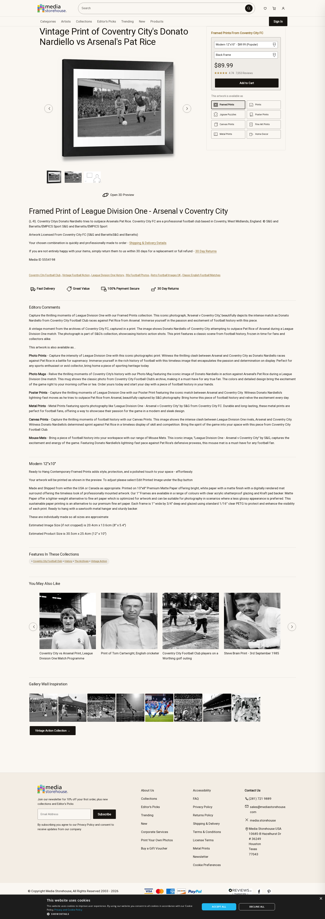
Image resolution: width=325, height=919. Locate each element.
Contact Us (252, 790)
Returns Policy (203, 815)
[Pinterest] (269, 893)
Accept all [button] (219, 906)
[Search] (249, 8)
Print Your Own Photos (157, 840)
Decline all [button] (257, 906)
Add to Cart (247, 83)
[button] (121, 914)
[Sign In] (283, 8)
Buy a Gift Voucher (154, 848)
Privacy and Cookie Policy (68, 909)
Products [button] (156, 21)
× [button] (320, 898)
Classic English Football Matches (201, 275)
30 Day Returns (206, 251)
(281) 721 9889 (260, 798)
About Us (147, 790)
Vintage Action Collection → (52, 730)
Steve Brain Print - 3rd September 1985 (251, 653)
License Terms (203, 840)
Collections (84, 21)
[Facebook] (259, 893)
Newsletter (200, 857)
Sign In (278, 21)
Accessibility (202, 790)
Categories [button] (48, 21)
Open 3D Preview (121, 195)
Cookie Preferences (207, 865)
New (142, 21)
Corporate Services (154, 832)
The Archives (82, 561)
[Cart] (274, 8)
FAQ (196, 798)
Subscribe (104, 814)
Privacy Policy (202, 807)
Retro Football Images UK (166, 275)
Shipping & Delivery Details (147, 243)
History (68, 561)
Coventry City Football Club (45, 275)
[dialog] (162, 907)
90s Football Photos (137, 275)
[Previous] (48, 108)
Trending (127, 21)
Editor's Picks (106, 21)
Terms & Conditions (207, 832)
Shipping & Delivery (206, 823)
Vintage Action (99, 561)
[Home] (55, 8)
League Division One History (107, 275)
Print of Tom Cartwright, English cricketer (130, 653)
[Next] (187, 108)
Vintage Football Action (76, 275)
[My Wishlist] (265, 8)
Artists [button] (66, 21)
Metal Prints (201, 848)
